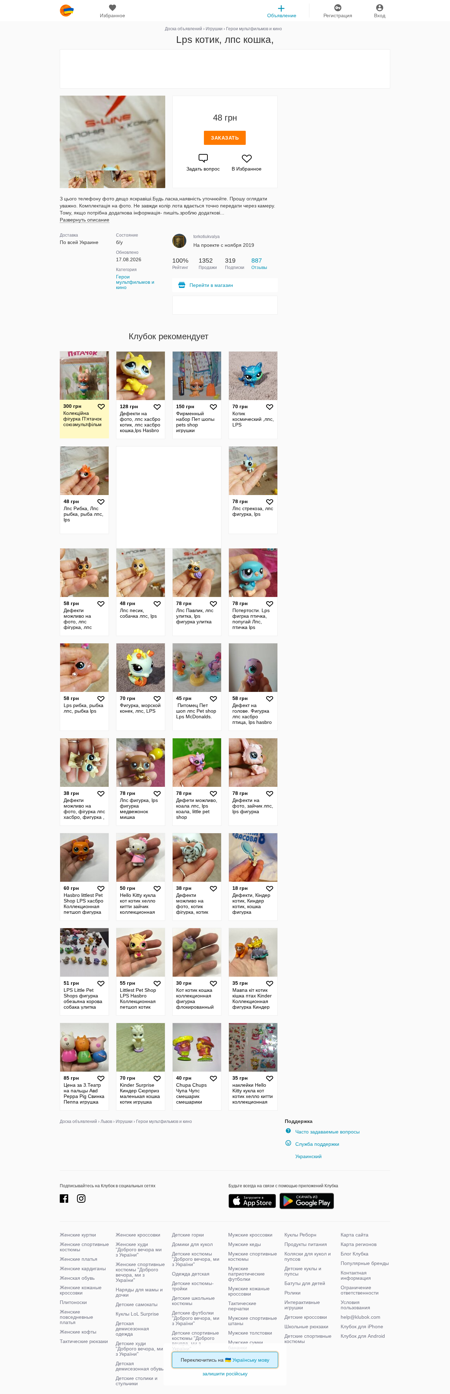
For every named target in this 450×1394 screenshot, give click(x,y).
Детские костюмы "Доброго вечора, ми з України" (195, 1259)
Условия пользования (355, 1304)
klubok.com (67, 11)
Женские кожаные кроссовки (81, 1290)
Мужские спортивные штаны (252, 1320)
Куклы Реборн (300, 1235)
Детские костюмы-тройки (193, 1285)
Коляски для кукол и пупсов (307, 1256)
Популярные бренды (365, 1263)
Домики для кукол (192, 1244)
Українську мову (250, 1360)
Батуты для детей (304, 1283)
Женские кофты (78, 1332)
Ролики (292, 1293)
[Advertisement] (225, 69)
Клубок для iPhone (362, 1326)
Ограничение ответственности (360, 1290)
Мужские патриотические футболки (246, 1274)
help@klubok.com (360, 1317)
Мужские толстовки (250, 1333)
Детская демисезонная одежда (132, 1329)
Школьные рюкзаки (306, 1326)
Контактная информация (356, 1275)
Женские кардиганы (83, 1268)
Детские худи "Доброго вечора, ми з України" (139, 1349)
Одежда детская (191, 1274)
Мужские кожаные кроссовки (249, 1291)
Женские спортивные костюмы (84, 1246)
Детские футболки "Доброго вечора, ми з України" (195, 1318)
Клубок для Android (363, 1336)
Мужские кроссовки (250, 1235)
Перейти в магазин (211, 285)
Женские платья (78, 1259)
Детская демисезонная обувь (139, 1366)
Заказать (225, 138)
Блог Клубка (354, 1254)
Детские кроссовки (305, 1317)
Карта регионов (359, 1244)
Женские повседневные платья (76, 1317)
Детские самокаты (137, 1304)
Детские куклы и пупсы (302, 1271)
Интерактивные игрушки (302, 1304)
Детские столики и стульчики (137, 1380)
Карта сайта (354, 1235)
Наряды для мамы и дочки (139, 1292)
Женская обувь (77, 1278)
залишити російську (225, 1373)
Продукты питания (305, 1244)
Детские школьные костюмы (193, 1300)
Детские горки (188, 1235)
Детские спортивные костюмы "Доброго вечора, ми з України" (195, 1340)
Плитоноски (73, 1302)
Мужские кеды (244, 1244)
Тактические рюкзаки (84, 1341)
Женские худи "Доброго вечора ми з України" (139, 1249)
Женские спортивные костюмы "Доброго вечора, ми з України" (140, 1272)
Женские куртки (78, 1235)
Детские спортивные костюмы (308, 1338)
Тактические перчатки (242, 1305)
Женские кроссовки (138, 1235)
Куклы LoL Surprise (137, 1314)
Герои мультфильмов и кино (135, 282)
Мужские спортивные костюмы (252, 1256)
